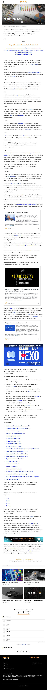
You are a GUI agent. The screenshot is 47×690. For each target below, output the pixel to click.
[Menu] (3, 2)
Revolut (30, 72)
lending (17, 26)
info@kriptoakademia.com (14, 679)
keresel (11, 308)
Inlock (30, 109)
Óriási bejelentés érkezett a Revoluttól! (12, 600)
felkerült (29, 391)
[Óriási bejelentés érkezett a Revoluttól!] (12, 593)
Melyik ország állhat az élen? (31, 582)
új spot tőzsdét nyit (33, 64)
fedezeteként (21, 115)
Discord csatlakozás (23, 614)
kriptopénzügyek (11, 26)
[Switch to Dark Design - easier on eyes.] (43, 2)
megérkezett (19, 95)
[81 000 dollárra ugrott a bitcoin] (12, 575)
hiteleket (14, 312)
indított (14, 386)
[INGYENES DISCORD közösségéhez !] (23, 541)
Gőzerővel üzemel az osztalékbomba (33, 600)
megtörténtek (20, 123)
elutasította (19, 400)
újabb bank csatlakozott (15, 183)
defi (5, 26)
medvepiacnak (11, 176)
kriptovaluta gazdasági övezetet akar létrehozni (26, 245)
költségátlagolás (9, 153)
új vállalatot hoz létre (17, 235)
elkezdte (29, 410)
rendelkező (26, 137)
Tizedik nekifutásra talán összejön (34, 561)
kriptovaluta (35, 316)
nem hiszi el (28, 405)
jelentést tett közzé (18, 89)
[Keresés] (41, 2)
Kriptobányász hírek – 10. (15, 561)
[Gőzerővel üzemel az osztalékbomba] (34, 593)
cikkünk (28, 129)
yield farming (23, 26)
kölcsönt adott (26, 135)
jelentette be (20, 195)
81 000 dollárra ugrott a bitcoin (10, 582)
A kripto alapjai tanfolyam (23, 612)
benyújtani (37, 396)
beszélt (13, 76)
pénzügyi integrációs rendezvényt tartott (27, 204)
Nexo (6, 135)
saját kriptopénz (36, 72)
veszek (29, 389)
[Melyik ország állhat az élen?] (34, 575)
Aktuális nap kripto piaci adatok (23, 610)
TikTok (36, 523)
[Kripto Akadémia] (23, 2)
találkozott (28, 250)
